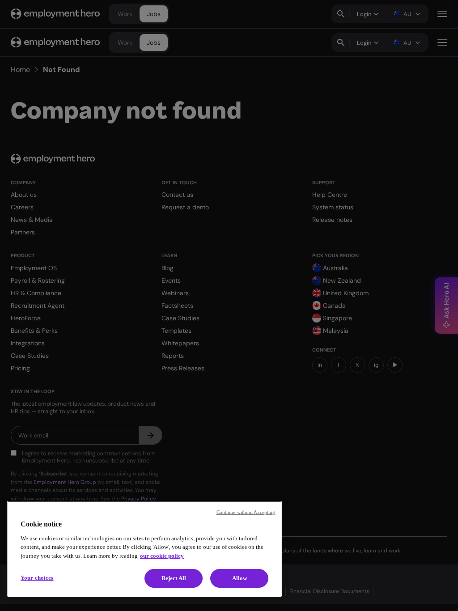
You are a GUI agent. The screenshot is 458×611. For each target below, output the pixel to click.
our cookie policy (162, 555)
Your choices (37, 577)
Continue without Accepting (246, 512)
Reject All (173, 578)
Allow (239, 578)
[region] (144, 549)
